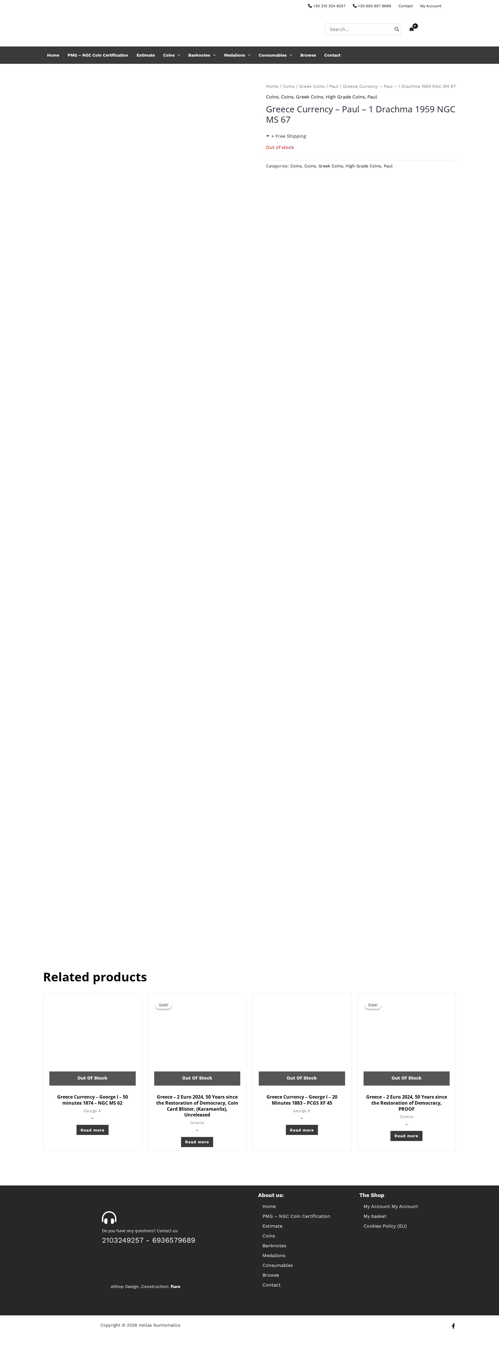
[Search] (397, 29)
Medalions (234, 55)
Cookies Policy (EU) (385, 1226)
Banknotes (199, 55)
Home (53, 55)
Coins (169, 55)
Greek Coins (312, 86)
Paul (333, 86)
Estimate (146, 55)
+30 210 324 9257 (328, 6)
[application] (177, 55)
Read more (93, 1130)
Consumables (273, 55)
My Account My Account (391, 1206)
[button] (303, 1236)
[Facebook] (453, 6)
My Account (430, 6)
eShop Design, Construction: (145, 1286)
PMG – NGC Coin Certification (98, 55)
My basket (375, 1216)
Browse (308, 55)
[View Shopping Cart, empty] (411, 29)
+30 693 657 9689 (374, 6)
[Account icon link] (453, 29)
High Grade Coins (345, 97)
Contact (406, 6)
